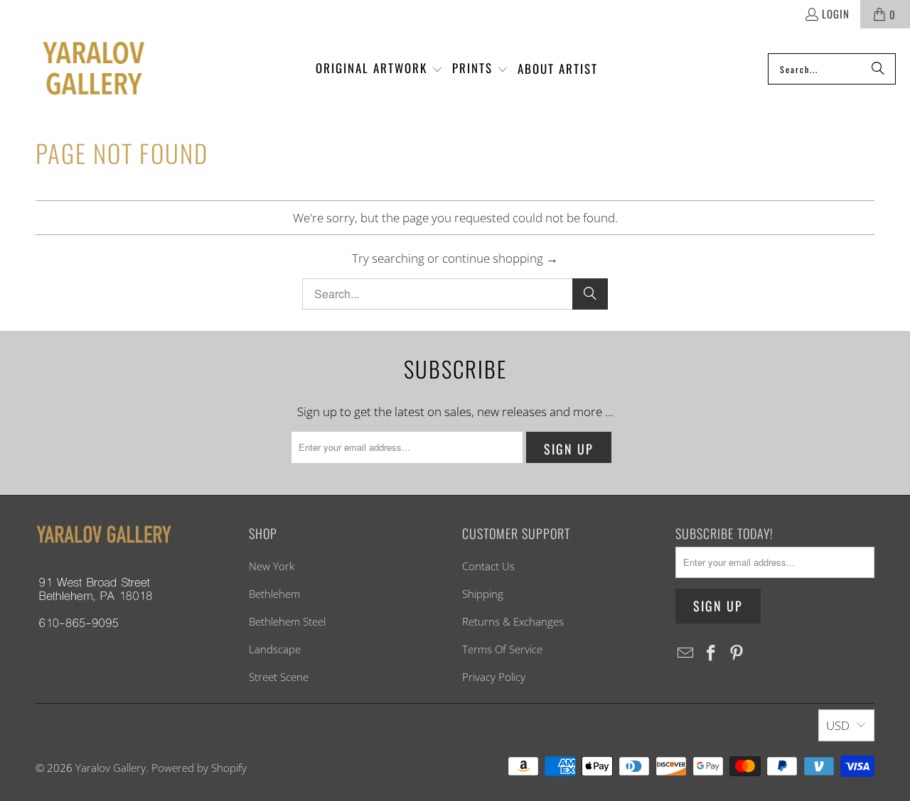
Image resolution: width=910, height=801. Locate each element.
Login (836, 13)
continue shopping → (500, 258)
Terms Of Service (502, 649)
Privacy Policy (493, 677)
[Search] (878, 69)
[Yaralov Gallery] (80, 69)
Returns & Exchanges (513, 621)
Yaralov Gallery (110, 768)
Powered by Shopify (199, 768)
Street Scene (279, 677)
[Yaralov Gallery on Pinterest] (736, 653)
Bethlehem (274, 594)
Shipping (482, 594)
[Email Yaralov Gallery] (686, 653)
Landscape (275, 649)
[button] (379, 69)
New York (271, 566)
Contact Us (488, 566)
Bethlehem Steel (287, 621)
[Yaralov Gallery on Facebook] (711, 653)
